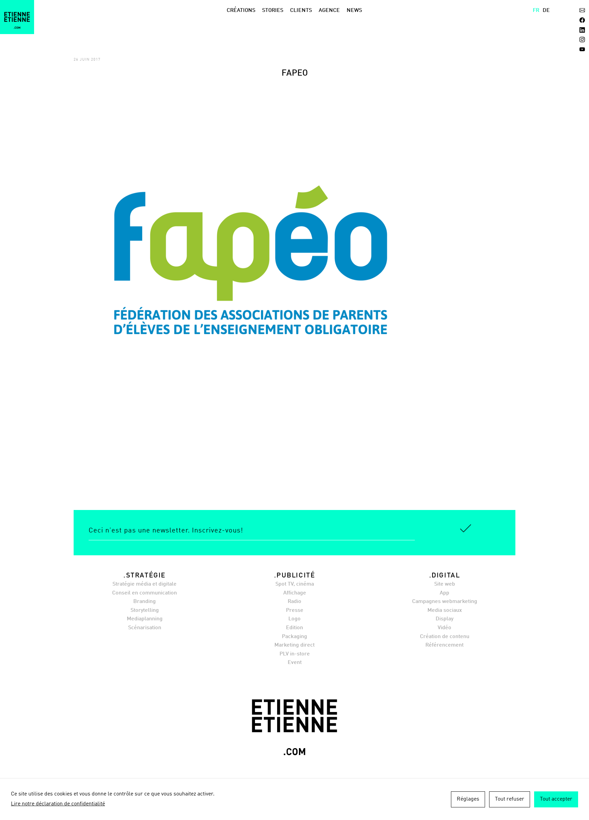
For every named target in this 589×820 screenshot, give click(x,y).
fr (536, 10)
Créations (241, 10)
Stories (272, 10)
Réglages (468, 799)
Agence (329, 10)
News (354, 10)
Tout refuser (509, 799)
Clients (301, 10)
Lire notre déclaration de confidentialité (58, 804)
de (546, 10)
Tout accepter (556, 799)
